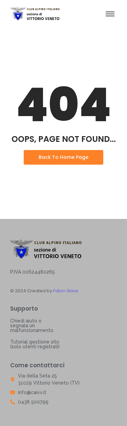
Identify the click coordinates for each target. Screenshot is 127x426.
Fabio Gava (65, 291)
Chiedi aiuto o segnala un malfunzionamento (32, 325)
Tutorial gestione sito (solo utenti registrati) (35, 344)
